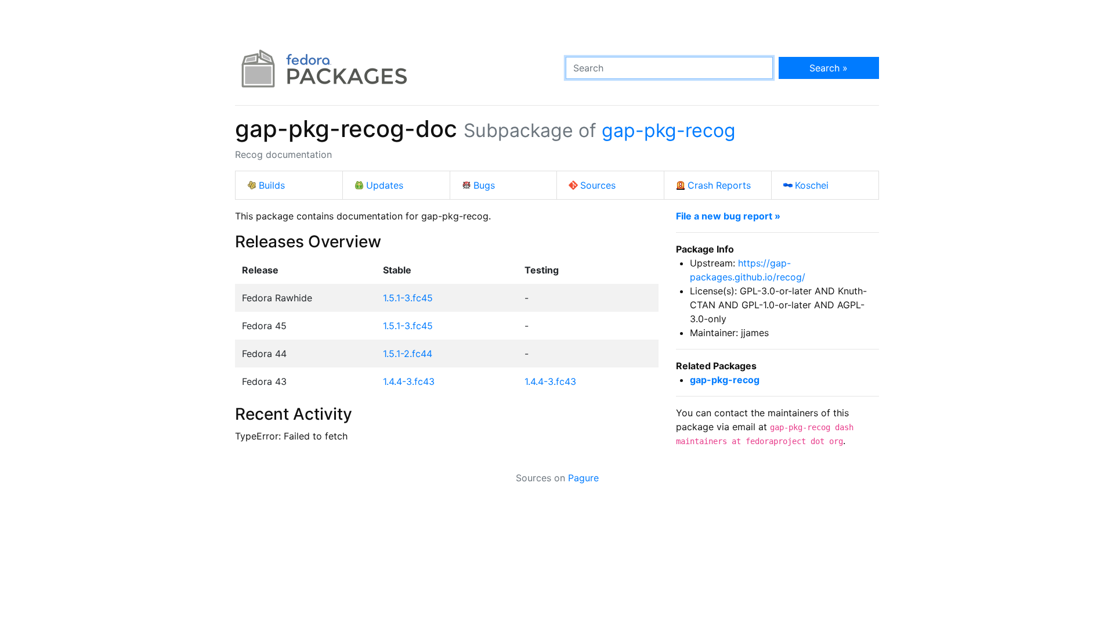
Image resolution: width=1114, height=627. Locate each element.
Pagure (583, 478)
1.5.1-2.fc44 (407, 353)
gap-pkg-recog (669, 130)
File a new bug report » (728, 216)
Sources (598, 185)
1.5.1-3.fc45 (408, 298)
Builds (272, 185)
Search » (828, 68)
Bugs (484, 185)
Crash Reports (719, 185)
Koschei (812, 185)
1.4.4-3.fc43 (409, 381)
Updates (384, 185)
